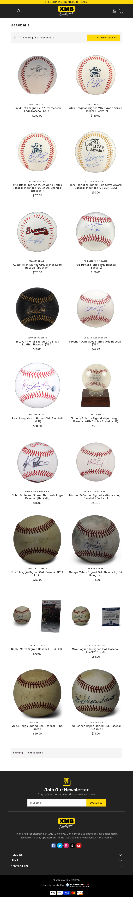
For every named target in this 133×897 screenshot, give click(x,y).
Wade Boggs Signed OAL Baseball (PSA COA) (37, 727)
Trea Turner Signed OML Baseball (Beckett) (95, 266)
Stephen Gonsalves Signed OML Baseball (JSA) (95, 343)
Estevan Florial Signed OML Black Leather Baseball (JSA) (37, 343)
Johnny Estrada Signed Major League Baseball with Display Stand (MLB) (95, 420)
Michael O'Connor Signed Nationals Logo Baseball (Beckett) (95, 497)
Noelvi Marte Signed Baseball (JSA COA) (37, 649)
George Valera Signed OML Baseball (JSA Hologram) (95, 574)
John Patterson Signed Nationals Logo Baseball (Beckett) (37, 497)
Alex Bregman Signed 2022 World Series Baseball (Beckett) (95, 110)
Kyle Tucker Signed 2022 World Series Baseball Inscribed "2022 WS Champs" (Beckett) (37, 188)
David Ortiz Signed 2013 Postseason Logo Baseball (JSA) (37, 110)
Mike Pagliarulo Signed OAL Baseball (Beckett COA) (95, 651)
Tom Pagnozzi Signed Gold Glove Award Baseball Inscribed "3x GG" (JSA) (96, 186)
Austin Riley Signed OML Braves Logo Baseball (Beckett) (37, 266)
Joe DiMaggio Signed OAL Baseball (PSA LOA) (37, 574)
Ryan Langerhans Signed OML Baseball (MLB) (37, 420)
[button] (99, 38)
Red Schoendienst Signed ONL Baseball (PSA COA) (96, 727)
